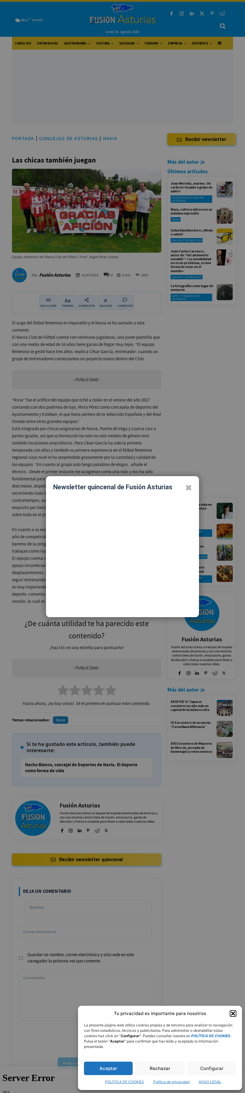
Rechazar (160, 1068)
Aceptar (108, 1068)
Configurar (211, 1068)
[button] (233, 1014)
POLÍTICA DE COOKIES (124, 1082)
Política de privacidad (171, 1082)
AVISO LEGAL (210, 1082)
